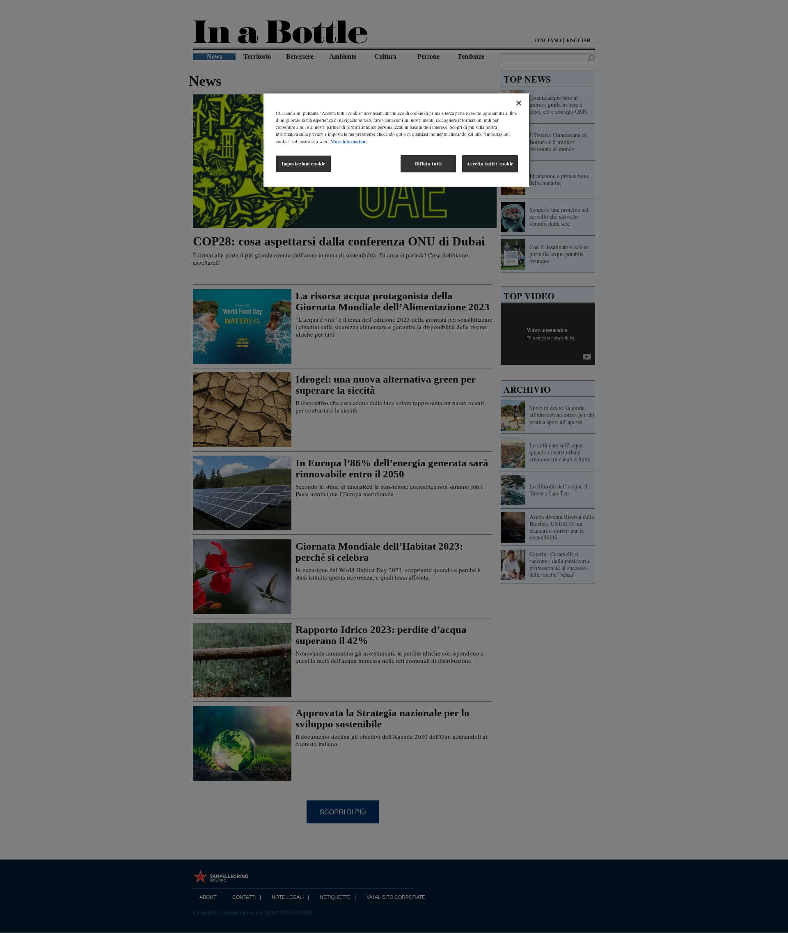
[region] (396, 139)
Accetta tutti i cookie (490, 163)
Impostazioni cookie (303, 163)
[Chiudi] (519, 103)
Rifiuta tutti (428, 163)
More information (348, 141)
